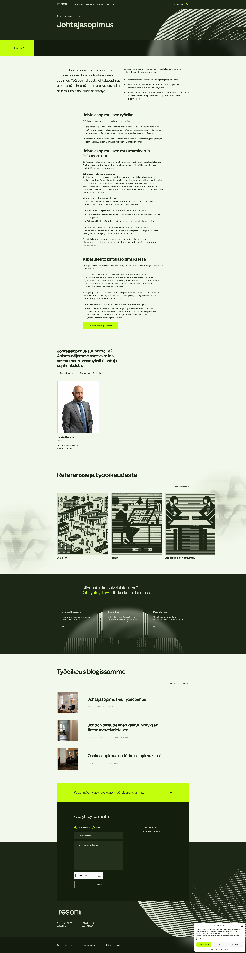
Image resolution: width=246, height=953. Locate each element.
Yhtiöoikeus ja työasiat (71, 16)
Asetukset (235, 944)
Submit (99, 885)
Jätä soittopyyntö (67, 373)
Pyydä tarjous (101, 373)
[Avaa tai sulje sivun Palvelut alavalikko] (82, 4)
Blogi (114, 4)
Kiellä (219, 944)
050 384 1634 (87, 926)
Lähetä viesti (101, 827)
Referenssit (90, 4)
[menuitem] (78, 4)
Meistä (100, 4)
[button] (242, 926)
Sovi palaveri (85, 373)
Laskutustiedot (89, 945)
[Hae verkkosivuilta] (186, 4)
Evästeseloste (214, 949)
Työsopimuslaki (90, 265)
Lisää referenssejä (181, 487)
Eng (167, 4)
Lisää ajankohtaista (181, 683)
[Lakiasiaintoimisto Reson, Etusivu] (62, 4)
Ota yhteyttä (177, 4)
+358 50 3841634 (64, 449)
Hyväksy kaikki (204, 944)
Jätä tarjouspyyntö (153, 831)
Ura (107, 4)
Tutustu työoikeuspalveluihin (100, 326)
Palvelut (77, 4)
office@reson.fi (88, 923)
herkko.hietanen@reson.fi (67, 445)
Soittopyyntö (84, 827)
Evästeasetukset (113, 945)
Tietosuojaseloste (224, 949)
